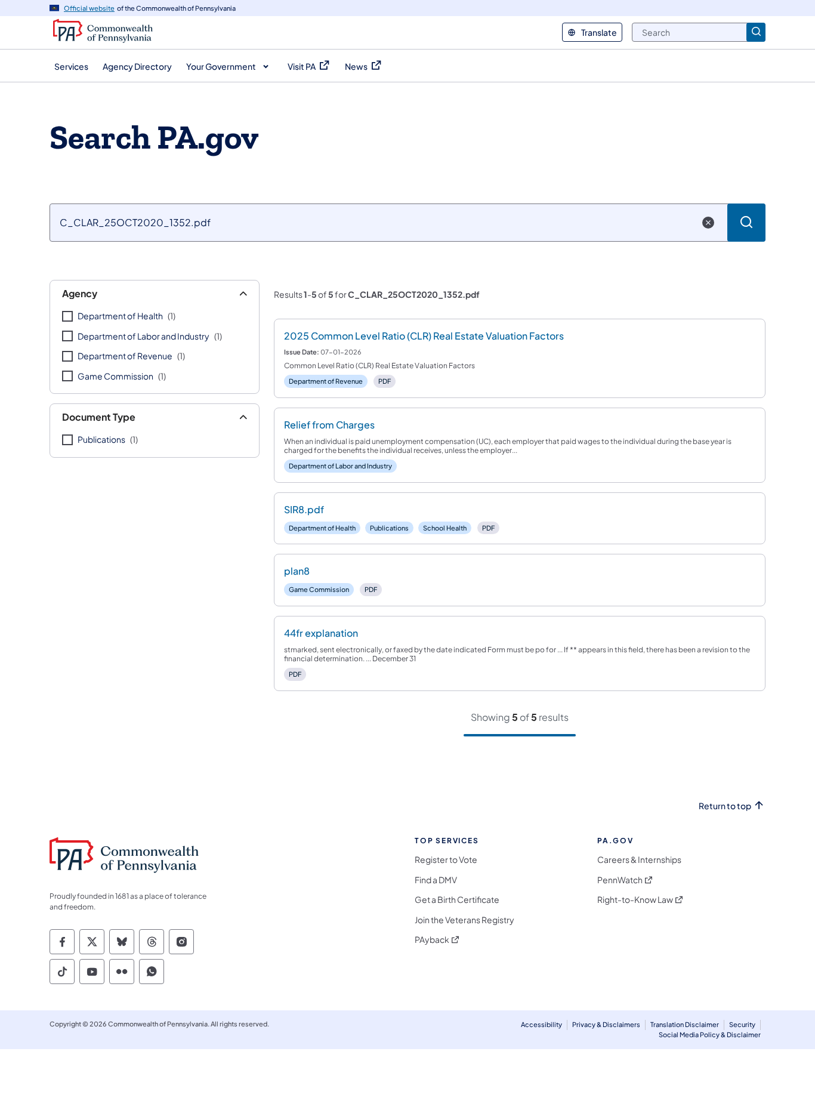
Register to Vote (446, 860)
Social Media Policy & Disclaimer (710, 1034)
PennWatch (620, 880)
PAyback (432, 940)
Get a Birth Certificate (457, 900)
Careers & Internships (639, 860)
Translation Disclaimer (684, 1024)
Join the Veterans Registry (464, 920)
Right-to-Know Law (635, 900)
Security (742, 1024)
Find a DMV (436, 880)
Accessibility (541, 1024)
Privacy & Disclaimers (606, 1024)
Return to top (725, 806)
